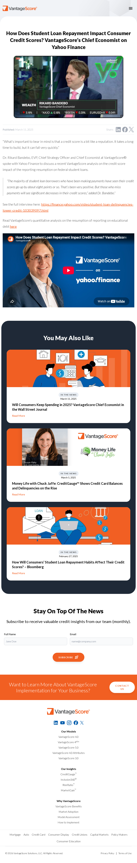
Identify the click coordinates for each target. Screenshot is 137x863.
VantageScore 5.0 (68, 747)
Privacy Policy (107, 853)
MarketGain (68, 790)
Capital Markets (99, 834)
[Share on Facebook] (125, 129)
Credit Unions (79, 834)
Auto (26, 834)
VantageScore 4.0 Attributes (68, 752)
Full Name (10, 634)
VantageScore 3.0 (68, 758)
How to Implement (68, 822)
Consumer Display (58, 834)
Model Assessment (69, 817)
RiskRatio (68, 784)
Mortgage (15, 834)
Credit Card (38, 834)
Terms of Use (125, 853)
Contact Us (122, 687)
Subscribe (65, 657)
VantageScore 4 (68, 742)
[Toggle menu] (130, 8)
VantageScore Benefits (68, 806)
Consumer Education (69, 841)
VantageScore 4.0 (68, 736)
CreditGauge (68, 774)
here (13, 226)
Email (73, 634)
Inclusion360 (69, 779)
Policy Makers (119, 834)
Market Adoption (68, 811)
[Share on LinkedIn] (118, 129)
